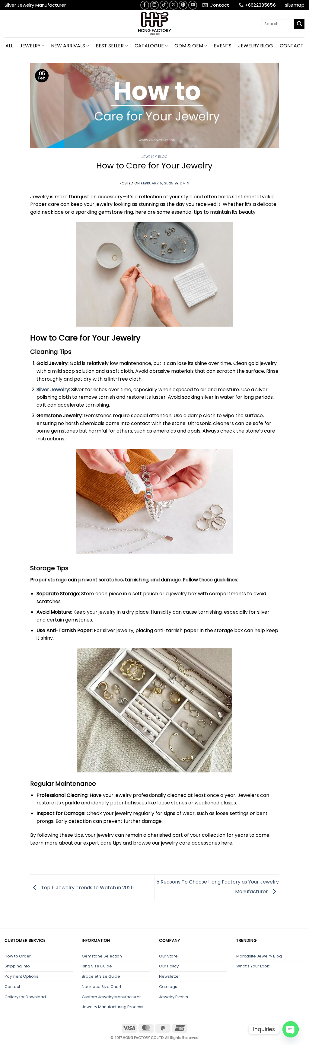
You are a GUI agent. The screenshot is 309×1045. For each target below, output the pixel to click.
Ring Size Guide (97, 966)
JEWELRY (30, 45)
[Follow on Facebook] (144, 5)
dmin (184, 183)
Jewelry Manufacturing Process (112, 1007)
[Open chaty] (290, 1029)
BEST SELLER (110, 45)
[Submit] (299, 24)
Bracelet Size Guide (101, 976)
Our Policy (169, 966)
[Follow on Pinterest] (183, 5)
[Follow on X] (173, 5)
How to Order (18, 956)
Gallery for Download (25, 997)
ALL (9, 45)
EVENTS (222, 45)
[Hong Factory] (154, 23)
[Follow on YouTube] (192, 5)
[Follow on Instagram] (154, 5)
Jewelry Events (173, 997)
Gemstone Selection (102, 956)
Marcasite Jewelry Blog (259, 956)
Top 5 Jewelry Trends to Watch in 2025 (87, 887)
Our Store (168, 956)
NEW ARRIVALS (68, 45)
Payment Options (21, 976)
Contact (12, 986)
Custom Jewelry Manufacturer (111, 997)
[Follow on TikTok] (164, 5)
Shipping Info (17, 966)
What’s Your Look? (254, 966)
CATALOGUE (149, 45)
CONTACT (292, 45)
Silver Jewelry (53, 389)
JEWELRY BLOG (255, 45)
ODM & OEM (188, 45)
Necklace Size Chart (101, 986)
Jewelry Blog (155, 156)
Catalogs (168, 986)
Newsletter (169, 976)
